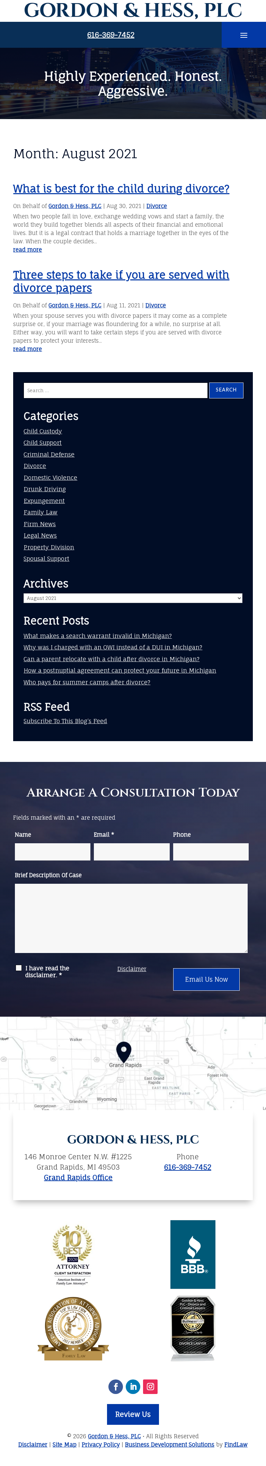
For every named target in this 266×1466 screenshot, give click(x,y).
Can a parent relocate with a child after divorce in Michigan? (112, 659)
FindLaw (236, 1444)
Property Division (49, 547)
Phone (182, 834)
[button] (243, 35)
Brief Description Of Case (48, 875)
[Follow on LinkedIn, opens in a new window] (133, 1386)
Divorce (157, 206)
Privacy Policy (101, 1444)
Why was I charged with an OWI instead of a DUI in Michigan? (113, 647)
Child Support (43, 442)
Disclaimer (132, 968)
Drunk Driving (45, 489)
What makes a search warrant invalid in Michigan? (98, 635)
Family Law (40, 512)
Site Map (65, 1444)
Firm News (40, 524)
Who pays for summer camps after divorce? (87, 682)
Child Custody (43, 431)
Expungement (44, 500)
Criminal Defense (49, 454)
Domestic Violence (50, 477)
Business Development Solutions (169, 1444)
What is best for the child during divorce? (121, 188)
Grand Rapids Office (78, 1177)
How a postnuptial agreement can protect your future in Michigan (120, 670)
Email (104, 834)
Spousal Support (46, 558)
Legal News (40, 535)
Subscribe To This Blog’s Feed (65, 721)
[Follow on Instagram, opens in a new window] (150, 1386)
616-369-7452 (110, 34)
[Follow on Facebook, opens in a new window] (115, 1386)
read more (27, 249)
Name (23, 834)
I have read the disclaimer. (47, 972)
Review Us (133, 1414)
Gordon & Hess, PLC (74, 206)
